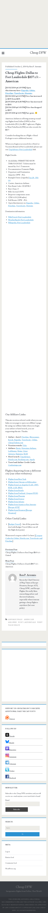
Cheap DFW (38, 53)
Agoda (32, 459)
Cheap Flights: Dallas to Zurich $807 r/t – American (22, 565)
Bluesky (11, 743)
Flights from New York (17, 479)
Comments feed (11, 863)
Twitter (11, 771)
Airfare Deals (15, 619)
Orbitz (32, 90)
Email (7, 800)
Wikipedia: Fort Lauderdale (19, 223)
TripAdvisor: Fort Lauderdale (20, 149)
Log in (7, 852)
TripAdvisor (25, 457)
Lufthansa (12, 451)
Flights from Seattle (16, 490)
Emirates (19, 454)
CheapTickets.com (15, 442)
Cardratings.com (14, 465)
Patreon (12, 719)
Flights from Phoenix (16, 496)
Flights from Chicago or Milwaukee (22, 482)
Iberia (18, 448)
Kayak (10, 440)
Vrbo (25, 445)
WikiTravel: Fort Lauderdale (19, 217)
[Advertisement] (24, 24)
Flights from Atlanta (16, 502)
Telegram (12, 764)
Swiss (19, 451)
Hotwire (28, 93)
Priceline (9, 93)
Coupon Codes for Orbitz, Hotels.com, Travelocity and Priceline (23, 538)
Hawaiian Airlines (29, 448)
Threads (12, 736)
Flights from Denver (16, 499)
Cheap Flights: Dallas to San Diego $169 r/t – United (23, 553)
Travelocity (19, 93)
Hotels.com (12, 459)
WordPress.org (10, 869)
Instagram (12, 757)
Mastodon (12, 750)
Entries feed (9, 857)
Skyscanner (34, 437)
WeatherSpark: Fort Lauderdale (21, 220)
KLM (26, 454)
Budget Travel (14, 524)
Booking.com (23, 459)
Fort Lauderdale (27, 622)
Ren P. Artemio (35, 66)
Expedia (24, 90)
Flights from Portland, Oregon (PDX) (23, 493)
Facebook (12, 778)
